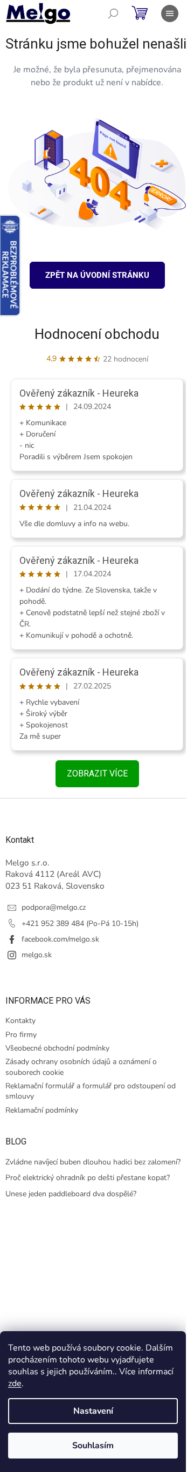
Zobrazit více (97, 773)
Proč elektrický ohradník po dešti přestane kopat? (87, 1178)
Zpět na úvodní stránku (97, 275)
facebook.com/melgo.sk (60, 939)
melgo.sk (37, 955)
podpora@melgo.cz (54, 907)
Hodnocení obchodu (97, 334)
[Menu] (170, 13)
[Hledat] (113, 13)
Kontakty (20, 1021)
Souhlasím (93, 1445)
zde (15, 1383)
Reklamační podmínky (41, 1110)
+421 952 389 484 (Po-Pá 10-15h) (80, 923)
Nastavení (93, 1411)
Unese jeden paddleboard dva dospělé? (70, 1194)
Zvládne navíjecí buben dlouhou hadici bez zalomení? (93, 1162)
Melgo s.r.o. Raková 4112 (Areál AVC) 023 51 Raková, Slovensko (55, 874)
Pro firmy (21, 1035)
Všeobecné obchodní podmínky (57, 1048)
